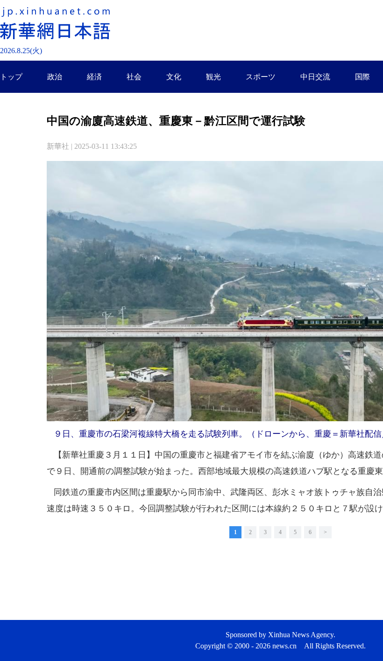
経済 (94, 77)
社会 (134, 77)
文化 (173, 77)
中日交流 (315, 77)
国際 (362, 77)
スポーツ (261, 77)
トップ (11, 77)
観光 (213, 77)
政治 (54, 77)
